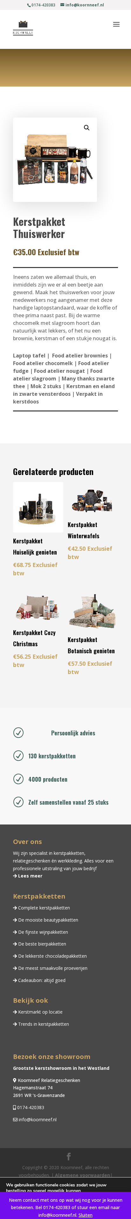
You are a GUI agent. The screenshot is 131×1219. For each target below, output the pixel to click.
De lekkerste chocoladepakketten (52, 956)
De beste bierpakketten (41, 944)
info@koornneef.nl (37, 1119)
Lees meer (29, 876)
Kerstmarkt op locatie (40, 1012)
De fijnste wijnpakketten (42, 932)
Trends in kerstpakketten (43, 1024)
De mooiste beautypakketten (47, 920)
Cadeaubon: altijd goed (41, 980)
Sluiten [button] (86, 1215)
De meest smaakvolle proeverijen (52, 968)
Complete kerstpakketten (43, 908)
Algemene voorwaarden (82, 1175)
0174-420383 (30, 1107)
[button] (87, 128)
